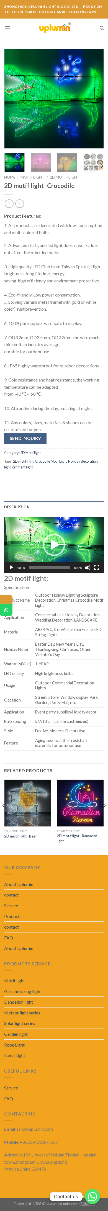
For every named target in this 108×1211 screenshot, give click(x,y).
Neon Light (14, 1055)
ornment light (22, 467)
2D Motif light (65, 177)
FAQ (8, 937)
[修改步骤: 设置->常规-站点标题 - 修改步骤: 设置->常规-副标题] (55, 28)
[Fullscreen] (96, 567)
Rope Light (14, 1044)
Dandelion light (18, 1001)
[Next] (95, 99)
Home (9, 177)
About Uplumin (18, 884)
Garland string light (22, 991)
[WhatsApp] (6, 610)
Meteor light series (22, 1012)
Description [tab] (17, 507)
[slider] (49, 567)
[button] (54, 545)
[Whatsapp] (92, 1196)
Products (13, 916)
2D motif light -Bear (20, 836)
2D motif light (23, 461)
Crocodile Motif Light (51, 461)
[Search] (102, 28)
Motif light (32, 177)
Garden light (16, 1034)
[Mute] (88, 567)
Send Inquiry (25, 438)
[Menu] (7, 28)
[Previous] (13, 99)
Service (11, 905)
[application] (54, 545)
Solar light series (19, 1023)
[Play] (11, 567)
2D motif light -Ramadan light (77, 838)
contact (11, 894)
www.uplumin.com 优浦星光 (71, 1203)
